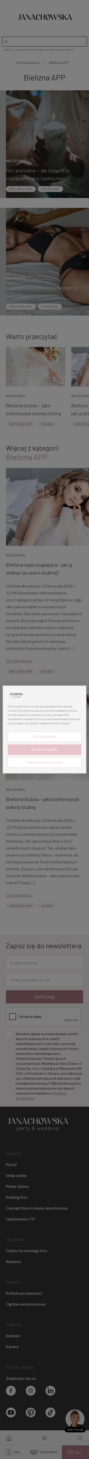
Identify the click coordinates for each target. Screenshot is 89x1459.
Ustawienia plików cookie (44, 762)
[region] (44, 729)
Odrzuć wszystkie (44, 736)
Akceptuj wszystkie (44, 749)
